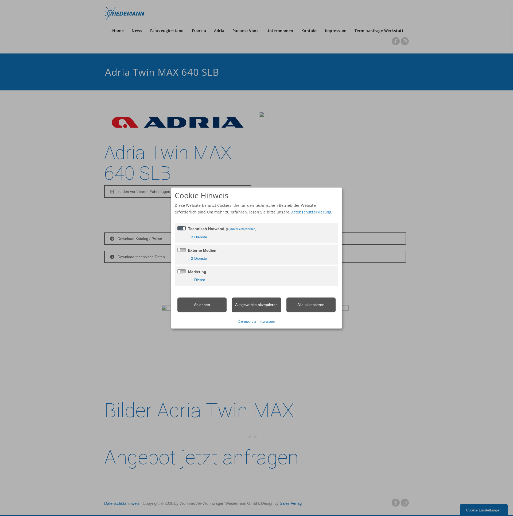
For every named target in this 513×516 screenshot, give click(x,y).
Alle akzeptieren (310, 305)
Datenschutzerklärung (310, 212)
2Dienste (197, 258)
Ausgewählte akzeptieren (256, 305)
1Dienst (196, 280)
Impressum (267, 321)
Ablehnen (202, 305)
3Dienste (197, 237)
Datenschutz (247, 321)
